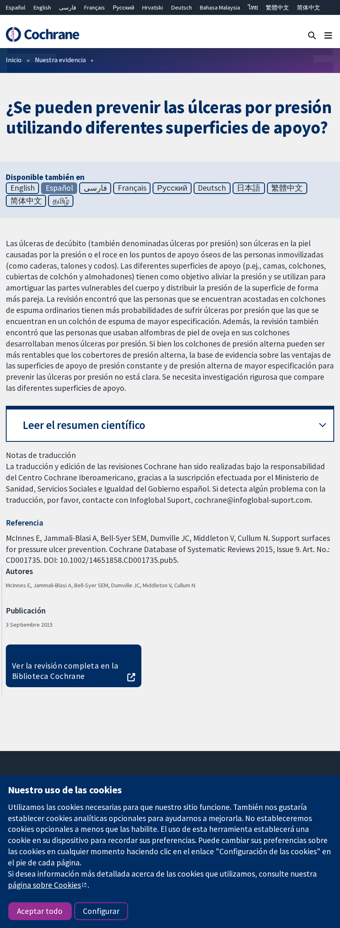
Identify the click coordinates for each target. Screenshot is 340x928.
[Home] (42, 34)
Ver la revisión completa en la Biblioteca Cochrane (65, 671)
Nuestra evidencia (60, 60)
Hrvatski (152, 7)
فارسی (67, 7)
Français (94, 7)
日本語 (248, 188)
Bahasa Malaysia (220, 7)
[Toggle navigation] (328, 35)
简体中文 (308, 7)
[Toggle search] (312, 35)
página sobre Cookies (44, 885)
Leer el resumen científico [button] (84, 425)
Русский (123, 7)
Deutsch (181, 7)
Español (15, 7)
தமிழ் (61, 201)
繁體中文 (277, 7)
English (42, 7)
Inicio (14, 60)
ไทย (253, 7)
